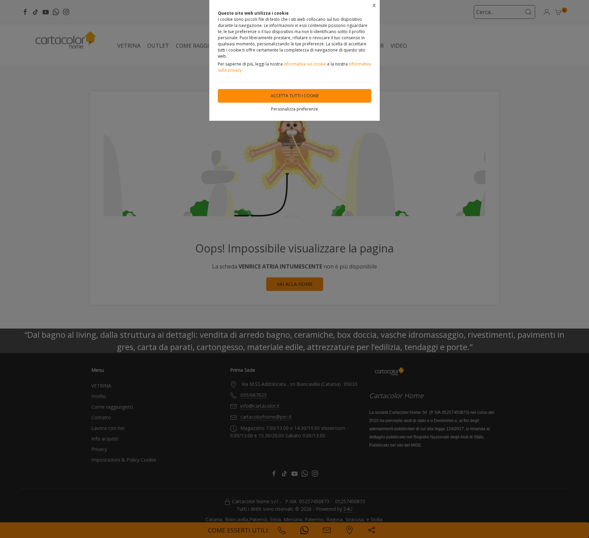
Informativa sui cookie (305, 64)
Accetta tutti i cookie (295, 96)
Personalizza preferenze (294, 109)
